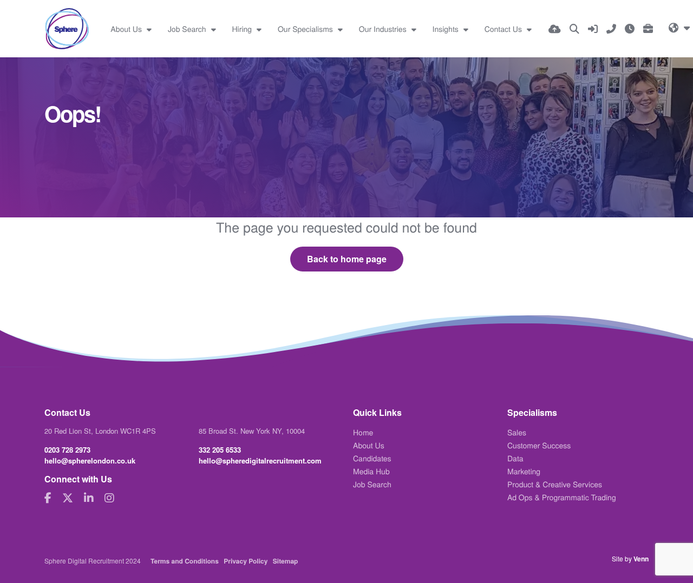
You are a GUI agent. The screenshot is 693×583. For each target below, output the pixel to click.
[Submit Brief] (648, 29)
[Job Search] (574, 29)
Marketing (523, 471)
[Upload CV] (554, 29)
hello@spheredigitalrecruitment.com (260, 460)
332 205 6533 (220, 450)
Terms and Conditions (185, 561)
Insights (447, 28)
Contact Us (504, 28)
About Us (127, 28)
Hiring (243, 28)
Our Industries (384, 28)
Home (363, 432)
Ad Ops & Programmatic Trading (561, 497)
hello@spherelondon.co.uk (89, 460)
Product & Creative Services (554, 484)
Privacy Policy (245, 561)
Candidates (372, 458)
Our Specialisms (306, 28)
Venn (641, 559)
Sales (516, 432)
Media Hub (371, 471)
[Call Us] (611, 29)
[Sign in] (593, 29)
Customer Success (539, 445)
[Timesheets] (630, 29)
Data (515, 458)
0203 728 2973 (67, 450)
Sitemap (285, 561)
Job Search (188, 28)
